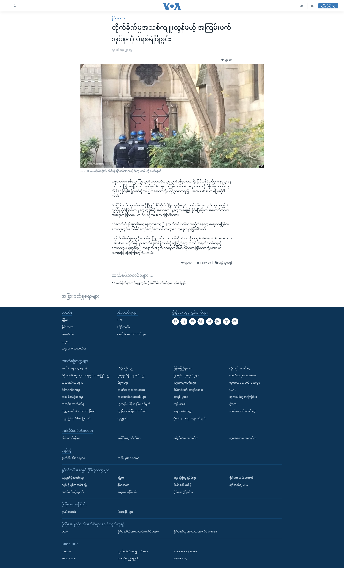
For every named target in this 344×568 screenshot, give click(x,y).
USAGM (66, 551)
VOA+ (65, 531)
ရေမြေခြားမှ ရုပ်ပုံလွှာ (184, 477)
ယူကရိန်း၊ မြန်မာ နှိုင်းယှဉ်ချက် (134, 404)
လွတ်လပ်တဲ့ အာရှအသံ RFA (133, 551)
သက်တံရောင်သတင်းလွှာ (242, 411)
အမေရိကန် (68, 334)
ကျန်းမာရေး (179, 404)
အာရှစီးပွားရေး (181, 396)
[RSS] (217, 321)
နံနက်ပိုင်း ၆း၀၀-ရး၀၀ (73, 458)
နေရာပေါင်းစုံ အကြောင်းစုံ (243, 396)
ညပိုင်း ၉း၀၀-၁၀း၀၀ (128, 458)
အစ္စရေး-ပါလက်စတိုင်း (74, 348)
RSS (119, 320)
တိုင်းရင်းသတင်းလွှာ (240, 368)
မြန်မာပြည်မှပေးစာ (183, 368)
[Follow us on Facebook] (175, 321)
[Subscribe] (234, 321)
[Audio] (302, 6)
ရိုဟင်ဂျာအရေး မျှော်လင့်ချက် (189, 418)
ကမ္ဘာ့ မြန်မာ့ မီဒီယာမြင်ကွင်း (76, 418)
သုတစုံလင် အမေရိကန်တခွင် (244, 382)
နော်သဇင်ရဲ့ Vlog (238, 484)
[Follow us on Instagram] (200, 321)
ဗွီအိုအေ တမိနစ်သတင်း (241, 477)
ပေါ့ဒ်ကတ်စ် (123, 327)
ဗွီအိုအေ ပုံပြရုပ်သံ (183, 492)
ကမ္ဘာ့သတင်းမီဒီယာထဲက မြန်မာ (78, 411)
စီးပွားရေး (123, 382)
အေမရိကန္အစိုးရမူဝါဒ (129, 558)
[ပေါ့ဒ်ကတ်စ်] (226, 321)
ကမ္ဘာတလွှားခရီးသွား (184, 382)
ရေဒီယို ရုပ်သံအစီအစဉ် (74, 484)
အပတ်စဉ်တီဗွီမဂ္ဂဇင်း (73, 492)
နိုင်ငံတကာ (118, 18)
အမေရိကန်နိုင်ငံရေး (72, 396)
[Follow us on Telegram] (209, 321)
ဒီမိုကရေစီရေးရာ (71, 389)
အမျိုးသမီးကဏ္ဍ (182, 411)
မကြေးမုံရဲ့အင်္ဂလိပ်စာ (129, 438)
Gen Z (232, 389)
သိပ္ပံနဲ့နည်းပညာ (126, 368)
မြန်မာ (65, 320)
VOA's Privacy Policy (185, 551)
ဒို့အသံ (232, 404)
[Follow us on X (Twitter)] (183, 321)
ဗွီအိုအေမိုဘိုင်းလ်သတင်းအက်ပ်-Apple (138, 531)
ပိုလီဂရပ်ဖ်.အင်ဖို (182, 484)
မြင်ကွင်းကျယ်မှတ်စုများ (186, 375)
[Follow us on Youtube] (192, 321)
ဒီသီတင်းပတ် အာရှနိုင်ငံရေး (188, 389)
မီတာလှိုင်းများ (125, 511)
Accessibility (180, 558)
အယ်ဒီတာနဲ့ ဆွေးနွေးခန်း (75, 368)
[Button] (226, 59)
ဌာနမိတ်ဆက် (69, 511)
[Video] (312, 6)
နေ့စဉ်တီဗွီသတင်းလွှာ (73, 477)
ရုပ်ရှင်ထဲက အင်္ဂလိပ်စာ (185, 438)
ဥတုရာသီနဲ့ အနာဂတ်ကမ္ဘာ (131, 375)
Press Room (69, 558)
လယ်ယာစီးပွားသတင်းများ (132, 396)
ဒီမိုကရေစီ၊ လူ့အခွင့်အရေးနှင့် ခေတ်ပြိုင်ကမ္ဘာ (86, 375)
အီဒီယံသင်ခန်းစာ (71, 438)
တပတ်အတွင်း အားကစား (131, 389)
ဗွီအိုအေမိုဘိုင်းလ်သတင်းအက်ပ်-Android (195, 531)
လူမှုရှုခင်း (123, 418)
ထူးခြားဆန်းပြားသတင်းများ (132, 411)
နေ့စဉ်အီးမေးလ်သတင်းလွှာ (131, 334)
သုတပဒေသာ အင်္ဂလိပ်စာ (242, 438)
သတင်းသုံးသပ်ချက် (72, 382)
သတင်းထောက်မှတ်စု (73, 404)
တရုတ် (65, 341)
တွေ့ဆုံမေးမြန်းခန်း (127, 492)
